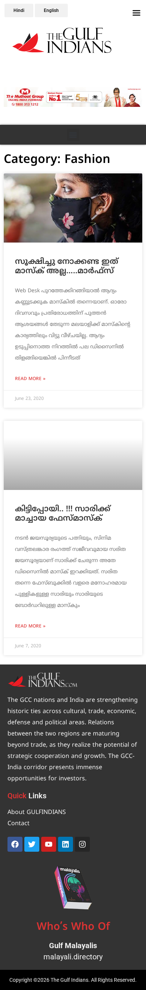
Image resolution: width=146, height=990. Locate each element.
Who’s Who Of (73, 927)
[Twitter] (31, 844)
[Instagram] (82, 844)
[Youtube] (48, 844)
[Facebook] (14, 844)
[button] (11, 97)
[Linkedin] (65, 844)
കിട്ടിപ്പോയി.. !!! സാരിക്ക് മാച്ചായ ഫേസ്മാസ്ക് (62, 514)
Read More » (30, 379)
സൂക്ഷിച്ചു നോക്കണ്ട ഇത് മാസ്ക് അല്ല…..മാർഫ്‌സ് (66, 266)
